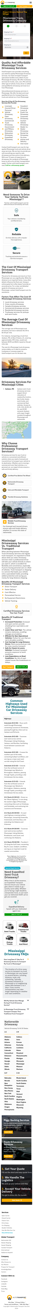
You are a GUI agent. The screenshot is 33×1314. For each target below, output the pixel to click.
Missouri (19, 1066)
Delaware (7, 1056)
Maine (18, 1050)
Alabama (7, 1037)
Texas (18, 1089)
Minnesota (20, 1061)
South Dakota (21, 1083)
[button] (16, 961)
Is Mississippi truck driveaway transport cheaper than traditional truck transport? (14, 1011)
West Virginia (21, 1102)
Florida (6, 1058)
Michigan (19, 1058)
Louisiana (19, 1048)
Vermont (19, 1094)
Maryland (19, 1053)
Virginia (19, 1097)
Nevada (7, 1081)
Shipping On (7, 45)
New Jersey (8, 1088)
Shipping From (9, 32)
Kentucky (19, 1045)
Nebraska (7, 1078)
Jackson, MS (9, 389)
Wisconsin (20, 1105)
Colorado (7, 1050)
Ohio (6, 1101)
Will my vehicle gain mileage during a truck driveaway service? (14, 1003)
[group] (16, 27)
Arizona (7, 1042)
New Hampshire (8, 1084)
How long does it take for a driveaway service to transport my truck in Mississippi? (15, 961)
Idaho (6, 1066)
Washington (20, 1099)
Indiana (19, 1037)
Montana (19, 1069)
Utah (18, 1091)
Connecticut (8, 1053)
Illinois (6, 1069)
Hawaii (6, 1064)
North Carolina (9, 1096)
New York (7, 1093)
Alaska (6, 1040)
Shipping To (8, 38)
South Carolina (21, 1081)
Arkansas (7, 1045)
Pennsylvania (9, 1110)
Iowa (18, 1040)
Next (26, 53)
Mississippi (20, 1064)
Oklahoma (8, 1104)
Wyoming (19, 1108)
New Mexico (8, 1091)
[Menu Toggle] (30, 2)
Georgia (7, 1061)
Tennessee (20, 1086)
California (7, 1048)
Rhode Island (21, 1078)
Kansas (19, 1042)
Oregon (7, 1107)
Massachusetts (21, 1056)
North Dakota (9, 1099)
